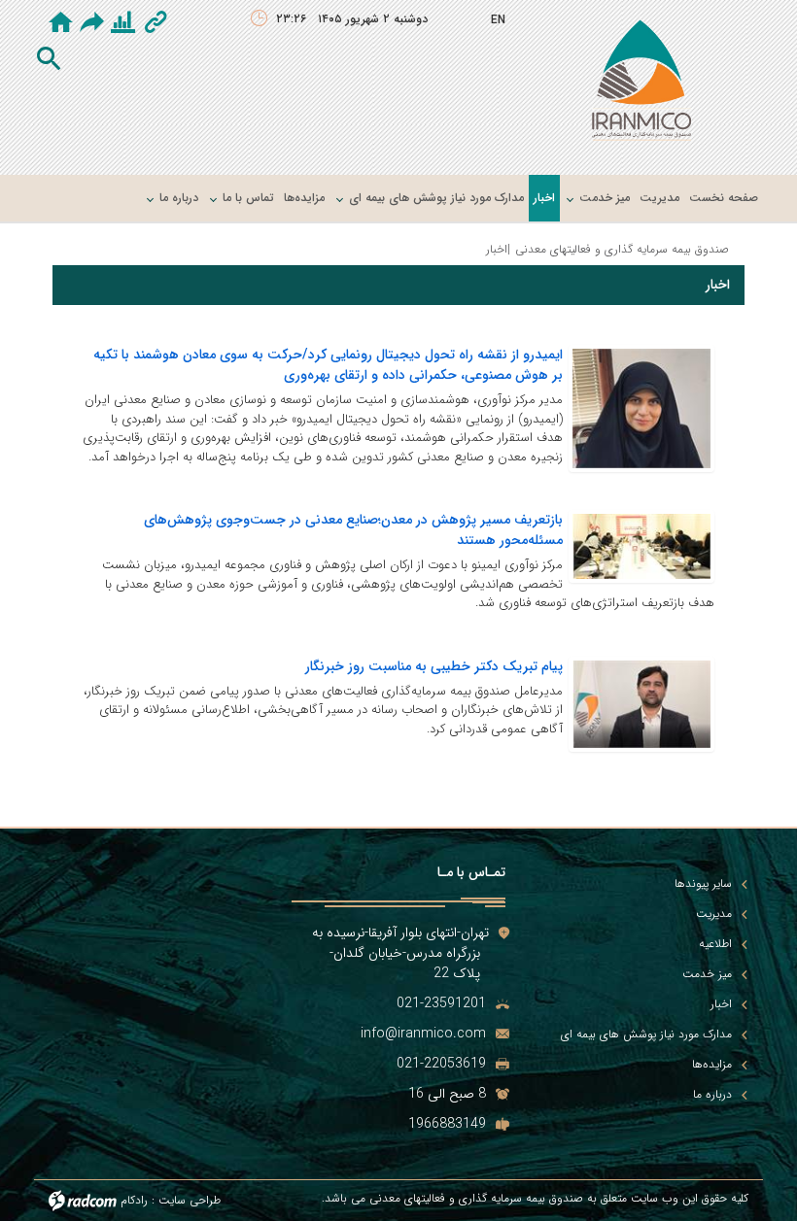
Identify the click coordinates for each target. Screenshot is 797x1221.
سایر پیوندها (703, 884)
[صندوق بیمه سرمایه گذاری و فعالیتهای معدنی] (641, 85)
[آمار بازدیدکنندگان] (123, 24)
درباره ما (712, 1094)
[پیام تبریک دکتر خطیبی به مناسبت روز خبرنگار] (641, 703)
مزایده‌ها (712, 1064)
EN (498, 20)
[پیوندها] (155, 24)
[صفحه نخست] (61, 24)
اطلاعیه (715, 944)
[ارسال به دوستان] (95, 22)
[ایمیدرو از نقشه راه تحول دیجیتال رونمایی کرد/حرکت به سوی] (641, 408)
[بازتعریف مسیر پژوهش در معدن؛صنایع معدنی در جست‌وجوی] (641, 546)
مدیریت (714, 914)
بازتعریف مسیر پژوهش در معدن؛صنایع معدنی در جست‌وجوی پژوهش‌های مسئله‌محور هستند (353, 530)
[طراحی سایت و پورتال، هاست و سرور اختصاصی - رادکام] (83, 1200)
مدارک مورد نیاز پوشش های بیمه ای (646, 1034)
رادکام (134, 1200)
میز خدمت (707, 974)
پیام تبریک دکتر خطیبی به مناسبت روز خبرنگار (434, 666)
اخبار (721, 1004)
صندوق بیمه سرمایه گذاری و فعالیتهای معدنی (622, 249)
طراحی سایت (189, 1200)
